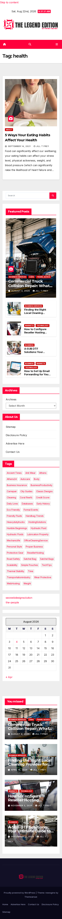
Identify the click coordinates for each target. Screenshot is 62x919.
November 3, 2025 (22, 805)
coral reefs (26, 497)
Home (5, 904)
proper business (34, 546)
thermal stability (15, 571)
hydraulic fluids (15, 534)
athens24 (12, 479)
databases (27, 503)
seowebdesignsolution (19, 597)
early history (43, 503)
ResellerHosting (35, 552)
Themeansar (30, 897)
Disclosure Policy (16, 435)
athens (42, 473)
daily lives (12, 503)
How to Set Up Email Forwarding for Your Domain (37, 374)
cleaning (11, 497)
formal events (31, 509)
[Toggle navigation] (57, 44)
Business (29, 345)
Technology (42, 325)
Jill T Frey (42, 146)
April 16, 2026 (19, 770)
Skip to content (9, 2)
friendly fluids (14, 516)
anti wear (30, 473)
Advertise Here (15, 443)
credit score (42, 497)
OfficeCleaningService (36, 540)
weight (27, 583)
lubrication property (37, 534)
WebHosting (13, 583)
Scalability (12, 565)
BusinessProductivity (41, 485)
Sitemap (11, 426)
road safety (13, 559)
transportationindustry (18, 577)
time (30, 571)
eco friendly (13, 509)
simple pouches (29, 565)
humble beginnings (17, 528)
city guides (26, 491)
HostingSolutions (37, 522)
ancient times (14, 473)
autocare (25, 479)
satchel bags (47, 559)
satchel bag (30, 559)
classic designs (44, 491)
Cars (31, 277)
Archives (11, 399)
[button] (30, 44)
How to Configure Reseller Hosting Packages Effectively (37, 332)
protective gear (15, 552)
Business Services (17, 277)
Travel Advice (43, 277)
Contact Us (13, 451)
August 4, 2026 (21, 291)
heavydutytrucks (16, 522)
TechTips (47, 565)
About (9, 130)
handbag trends (35, 516)
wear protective (42, 577)
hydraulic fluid (38, 528)
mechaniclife (13, 540)
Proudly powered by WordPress (20, 892)
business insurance (17, 485)
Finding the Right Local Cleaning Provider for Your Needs (35, 314)
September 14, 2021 (19, 146)
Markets (29, 325)
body (36, 479)
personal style (14, 546)
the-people (12, 602)
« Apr (9, 677)
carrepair (12, 491)
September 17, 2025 (23, 836)
